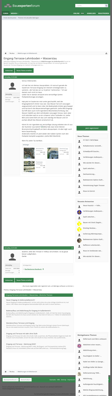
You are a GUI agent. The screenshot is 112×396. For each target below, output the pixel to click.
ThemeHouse (19, 389)
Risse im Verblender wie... (92, 251)
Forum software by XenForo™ (20, 387)
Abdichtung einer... (90, 350)
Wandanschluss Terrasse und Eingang (20, 323)
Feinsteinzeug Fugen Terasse (93, 185)
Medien (14, 13)
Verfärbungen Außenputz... (93, 157)
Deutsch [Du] (25, 380)
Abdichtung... (88, 378)
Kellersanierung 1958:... (92, 373)
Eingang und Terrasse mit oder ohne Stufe (21, 334)
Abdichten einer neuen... (92, 345)
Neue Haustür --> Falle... (92, 205)
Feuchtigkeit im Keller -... (92, 356)
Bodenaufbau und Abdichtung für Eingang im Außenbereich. (28, 311)
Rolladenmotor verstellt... (92, 146)
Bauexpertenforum (10, 380)
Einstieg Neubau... (90, 228)
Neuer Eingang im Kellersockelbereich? (20, 300)
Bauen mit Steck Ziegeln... (92, 222)
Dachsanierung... (89, 174)
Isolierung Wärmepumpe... (93, 234)
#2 (72, 248)
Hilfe (58, 380)
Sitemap (63, 380)
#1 (72, 77)
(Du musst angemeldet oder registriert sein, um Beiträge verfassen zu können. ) (48, 286)
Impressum (71, 380)
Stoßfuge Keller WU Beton (92, 367)
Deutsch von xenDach (51, 387)
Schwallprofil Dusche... (91, 151)
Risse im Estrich (89, 191)
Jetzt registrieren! (92, 128)
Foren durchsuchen (10, 18)
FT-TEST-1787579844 (90, 140)
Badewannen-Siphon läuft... (93, 180)
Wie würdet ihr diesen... (92, 163)
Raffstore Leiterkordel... (92, 245)
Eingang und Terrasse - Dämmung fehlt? (21, 344)
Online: (78, 13)
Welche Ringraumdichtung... (93, 390)
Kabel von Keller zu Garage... (93, 362)
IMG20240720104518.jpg (42, 148)
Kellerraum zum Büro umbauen (95, 339)
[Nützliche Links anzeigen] (106, 53)
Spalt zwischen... (89, 168)
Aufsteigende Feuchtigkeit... (93, 384)
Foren (5, 13)
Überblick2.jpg (64, 148)
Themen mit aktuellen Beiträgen (28, 18)
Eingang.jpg (39, 162)
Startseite (53, 380)
